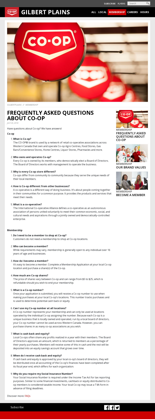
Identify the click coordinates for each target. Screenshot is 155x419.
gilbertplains (14, 104)
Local (102, 12)
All (93, 12)
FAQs (27, 396)
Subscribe (110, 3)
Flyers (121, 3)
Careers (132, 12)
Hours (144, 12)
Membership (117, 12)
